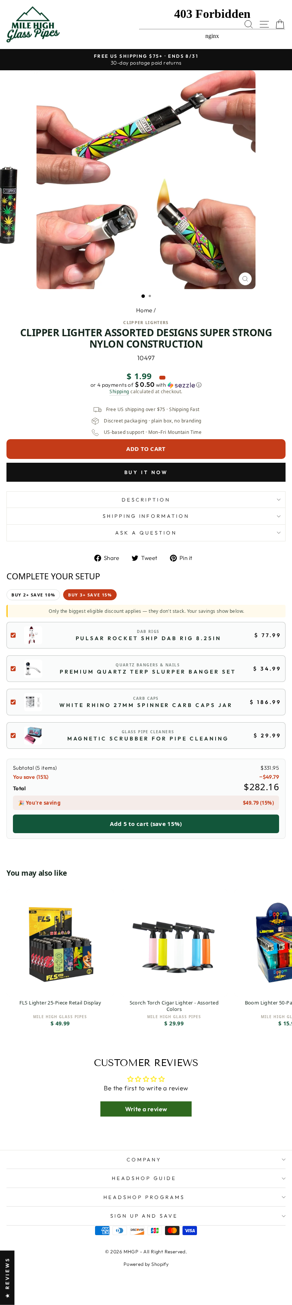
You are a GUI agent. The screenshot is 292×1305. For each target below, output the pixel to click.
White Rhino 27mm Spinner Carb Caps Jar (146, 705)
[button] (146, 385)
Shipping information (146, 516)
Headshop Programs (144, 1197)
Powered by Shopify (146, 1264)
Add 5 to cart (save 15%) (146, 823)
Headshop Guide (144, 1178)
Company (144, 1159)
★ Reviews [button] (7, 1277)
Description (146, 500)
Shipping (119, 392)
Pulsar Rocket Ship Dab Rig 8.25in (148, 638)
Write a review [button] (146, 1109)
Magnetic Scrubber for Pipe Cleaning (148, 738)
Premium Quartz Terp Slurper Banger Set (148, 671)
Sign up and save (144, 1216)
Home (144, 310)
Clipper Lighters (145, 322)
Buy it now (146, 472)
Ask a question (146, 533)
